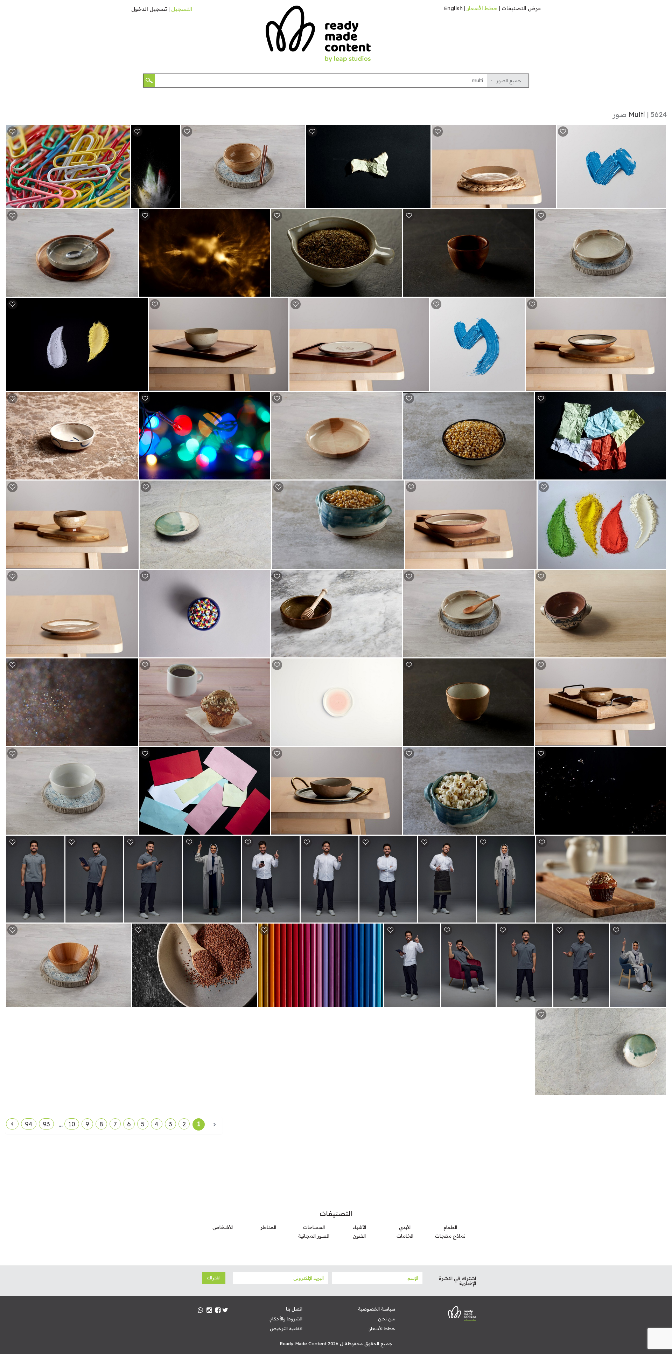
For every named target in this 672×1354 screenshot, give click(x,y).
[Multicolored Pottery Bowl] (131, 474)
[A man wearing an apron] (469, 917)
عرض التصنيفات (521, 8)
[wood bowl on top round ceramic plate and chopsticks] (125, 1001)
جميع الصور (508, 80)
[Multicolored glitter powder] (131, 740)
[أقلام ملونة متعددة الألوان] (377, 1001)
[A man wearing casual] (117, 917)
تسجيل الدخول (149, 9)
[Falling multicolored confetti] (659, 829)
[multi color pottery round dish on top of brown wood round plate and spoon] (131, 291)
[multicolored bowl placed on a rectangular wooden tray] (282, 385)
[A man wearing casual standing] (175, 917)
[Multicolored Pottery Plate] (265, 563)
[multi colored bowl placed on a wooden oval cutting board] (132, 563)
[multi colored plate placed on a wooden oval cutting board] (659, 385)
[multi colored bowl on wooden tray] (659, 740)
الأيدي (405, 1227)
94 (29, 1124)
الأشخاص (222, 1227)
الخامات (405, 1236)
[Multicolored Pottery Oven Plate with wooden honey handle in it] (395, 652)
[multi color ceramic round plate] (395, 474)
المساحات (314, 1227)
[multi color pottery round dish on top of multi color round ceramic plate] (659, 291)
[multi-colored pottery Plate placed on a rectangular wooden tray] (423, 385)
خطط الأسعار (482, 8)
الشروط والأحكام (286, 1318)
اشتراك (213, 1277)
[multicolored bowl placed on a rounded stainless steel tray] (395, 829)
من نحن (386, 1318)
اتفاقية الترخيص (286, 1328)
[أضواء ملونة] (263, 474)
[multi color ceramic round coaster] (395, 740)
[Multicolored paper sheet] (263, 829)
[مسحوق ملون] (141, 385)
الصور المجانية (313, 1236)
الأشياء (359, 1227)
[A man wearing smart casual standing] (293, 917)
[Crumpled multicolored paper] (659, 474)
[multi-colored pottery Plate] (131, 652)
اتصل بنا (294, 1309)
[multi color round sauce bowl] (527, 291)
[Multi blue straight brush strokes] (659, 202)
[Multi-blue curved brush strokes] (519, 385)
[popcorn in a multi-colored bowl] (527, 829)
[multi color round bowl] (527, 740)
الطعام (450, 1227)
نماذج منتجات (450, 1236)
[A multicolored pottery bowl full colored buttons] (263, 652)
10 (71, 1124)
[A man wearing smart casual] (411, 917)
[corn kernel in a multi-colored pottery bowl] (527, 474)
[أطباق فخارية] (659, 1089)
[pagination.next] (12, 1124)
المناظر (268, 1227)
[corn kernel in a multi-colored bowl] (397, 563)
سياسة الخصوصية (376, 1309)
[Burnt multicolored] (424, 202)
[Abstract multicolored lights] (263, 291)
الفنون (359, 1236)
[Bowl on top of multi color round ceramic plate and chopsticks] (131, 829)
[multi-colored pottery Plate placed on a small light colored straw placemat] (549, 202)
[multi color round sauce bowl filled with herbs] (395, 291)
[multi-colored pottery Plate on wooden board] (530, 563)
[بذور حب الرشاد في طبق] (251, 1001)
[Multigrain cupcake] (263, 740)
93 (46, 1124)
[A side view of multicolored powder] (173, 202)
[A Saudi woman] (528, 917)
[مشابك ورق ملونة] (124, 202)
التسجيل (181, 9)
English (453, 8)
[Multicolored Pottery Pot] (659, 652)
